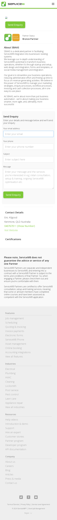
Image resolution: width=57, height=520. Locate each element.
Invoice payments (14, 331)
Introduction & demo (16, 423)
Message (7, 166)
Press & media (13, 478)
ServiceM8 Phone (14, 339)
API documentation (15, 449)
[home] (12, 4)
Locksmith (10, 385)
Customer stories (14, 436)
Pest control (12, 394)
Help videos (11, 419)
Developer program (16, 445)
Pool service (11, 390)
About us (10, 461)
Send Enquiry (15, 24)
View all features (14, 356)
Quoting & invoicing (15, 326)
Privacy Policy (25, 504)
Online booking (13, 348)
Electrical (10, 369)
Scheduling (11, 322)
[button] (53, 4)
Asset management (15, 343)
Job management (14, 318)
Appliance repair (14, 402)
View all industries (15, 407)
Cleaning (9, 381)
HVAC (8, 377)
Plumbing (10, 373)
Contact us (11, 482)
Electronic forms (14, 335)
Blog (7, 470)
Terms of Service (13, 504)
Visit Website (11, 230)
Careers (9, 466)
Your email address (11, 128)
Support (9, 428)
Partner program (14, 440)
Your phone (8, 141)
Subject (6, 154)
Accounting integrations (18, 352)
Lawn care (10, 398)
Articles (9, 474)
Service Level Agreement (41, 504)
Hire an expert (13, 432)
